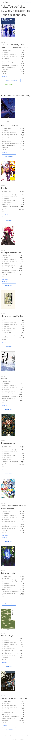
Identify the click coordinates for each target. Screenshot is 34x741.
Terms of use (13, 739)
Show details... (9, 156)
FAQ (11, 736)
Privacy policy (25, 736)
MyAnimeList (6, 215)
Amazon (4, 76)
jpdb (4, 2)
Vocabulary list (9, 84)
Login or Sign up (26, 2)
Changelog (21, 739)
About (6, 736)
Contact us (17, 736)
